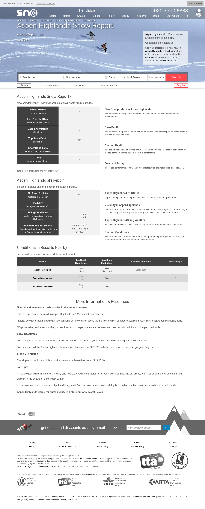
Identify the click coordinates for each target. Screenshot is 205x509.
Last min (173, 16)
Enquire (181, 85)
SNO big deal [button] (195, 3)
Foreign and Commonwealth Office (40, 466)
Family (111, 16)
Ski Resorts (46, 20)
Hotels (66, 16)
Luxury (125, 16)
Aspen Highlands (72, 20)
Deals (156, 16)
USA (58, 20)
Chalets (81, 16)
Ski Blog (172, 442)
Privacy (32, 446)
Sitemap (172, 446)
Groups (96, 16)
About (67, 442)
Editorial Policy (137, 446)
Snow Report (53, 85)
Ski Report (80, 85)
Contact (102, 442)
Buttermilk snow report (43, 278)
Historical (167, 60)
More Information (109, 85)
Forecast (149, 57)
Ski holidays (87, 10)
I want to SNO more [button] (45, 3)
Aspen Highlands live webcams (160, 51)
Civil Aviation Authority (88, 458)
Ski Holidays (32, 20)
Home (20, 20)
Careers (137, 442)
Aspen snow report (43, 270)
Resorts (52, 16)
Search (24, 85)
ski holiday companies (86, 474)
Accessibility (102, 446)
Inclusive (141, 16)
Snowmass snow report (43, 286)
